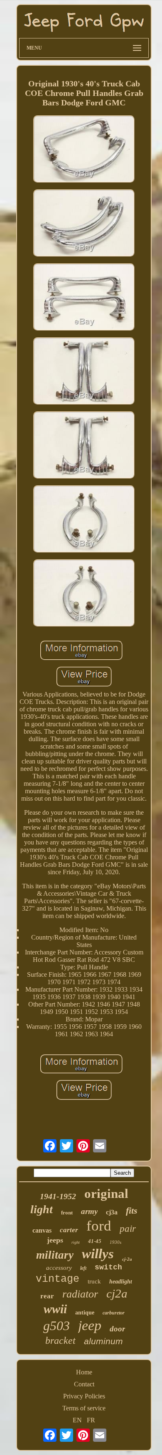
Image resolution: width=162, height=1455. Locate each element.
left (83, 1268)
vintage (57, 1279)
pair (128, 1229)
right (75, 1242)
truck (94, 1281)
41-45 (94, 1241)
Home (84, 1372)
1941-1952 (58, 1196)
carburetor (114, 1313)
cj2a (117, 1293)
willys (98, 1253)
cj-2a (127, 1259)
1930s (115, 1242)
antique (84, 1313)
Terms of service (84, 1408)
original (106, 1193)
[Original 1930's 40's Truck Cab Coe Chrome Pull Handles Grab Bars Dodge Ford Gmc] (84, 150)
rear (47, 1296)
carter (69, 1230)
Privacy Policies (84, 1396)
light (41, 1209)
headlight (120, 1281)
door (117, 1328)
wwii (55, 1309)
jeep (89, 1325)
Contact (84, 1384)
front (67, 1212)
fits (131, 1210)
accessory (59, 1267)
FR (91, 1420)
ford (98, 1226)
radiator (80, 1294)
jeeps (55, 1240)
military (55, 1255)
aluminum (103, 1341)
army (89, 1211)
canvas (42, 1230)
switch (108, 1267)
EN (77, 1420)
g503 (56, 1325)
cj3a (112, 1212)
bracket (60, 1340)
